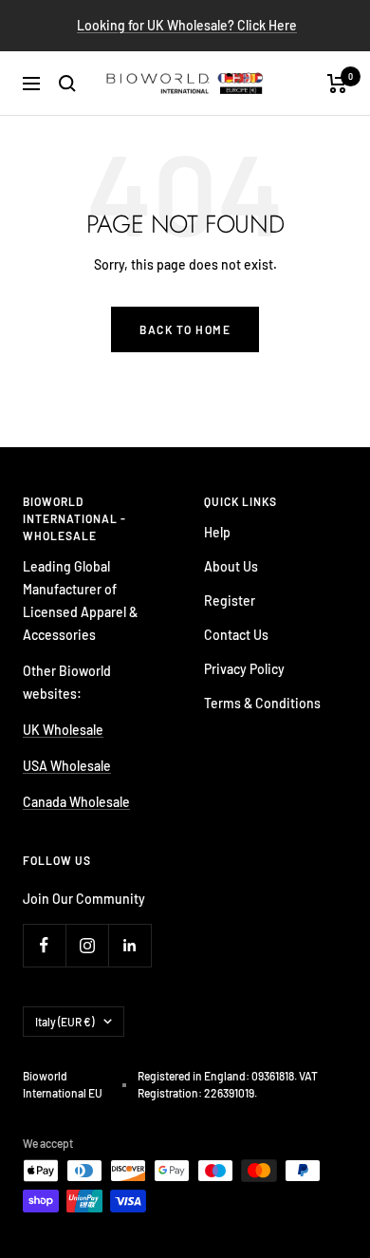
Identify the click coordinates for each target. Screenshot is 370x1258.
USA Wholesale (67, 766)
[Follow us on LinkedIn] (129, 945)
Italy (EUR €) (64, 1021)
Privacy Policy (244, 669)
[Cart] (337, 83)
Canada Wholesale (76, 802)
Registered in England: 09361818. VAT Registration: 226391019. (228, 1084)
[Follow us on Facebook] (44, 945)
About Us (231, 566)
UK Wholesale (63, 730)
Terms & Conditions (262, 703)
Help (217, 532)
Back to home (185, 329)
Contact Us (236, 635)
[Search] (67, 83)
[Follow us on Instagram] (86, 945)
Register (229, 600)
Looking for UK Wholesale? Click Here (187, 25)
